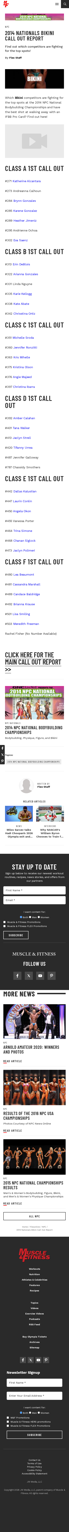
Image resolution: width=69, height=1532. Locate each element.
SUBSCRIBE (16, 935)
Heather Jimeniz (25, 220)
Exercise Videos (34, 1313)
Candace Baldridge (26, 594)
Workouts (34, 1269)
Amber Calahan (24, 418)
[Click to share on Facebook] (2, 748)
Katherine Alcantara (27, 181)
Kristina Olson (23, 367)
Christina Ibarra (24, 387)
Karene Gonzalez (25, 210)
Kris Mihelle (21, 357)
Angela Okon (22, 511)
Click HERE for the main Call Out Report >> (33, 661)
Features (34, 1285)
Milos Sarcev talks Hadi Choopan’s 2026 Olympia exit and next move (19, 835)
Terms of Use (34, 1463)
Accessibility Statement (34, 1473)
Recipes (34, 1290)
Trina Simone (22, 531)
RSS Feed (34, 1324)
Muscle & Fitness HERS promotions (31, 1421)
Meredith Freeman (26, 624)
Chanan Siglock (24, 540)
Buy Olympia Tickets (34, 1336)
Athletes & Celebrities (34, 1279)
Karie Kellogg (22, 293)
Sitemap (34, 1347)
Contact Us (35, 1460)
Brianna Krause (24, 604)
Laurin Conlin (22, 501)
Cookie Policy (34, 1470)
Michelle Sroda (23, 337)
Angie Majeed (22, 377)
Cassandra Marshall (26, 584)
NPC (7, 26)
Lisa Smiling (21, 614)
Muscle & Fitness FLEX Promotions (27, 926)
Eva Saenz (20, 240)
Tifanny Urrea (22, 447)
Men (34, 917)
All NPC (34, 1216)
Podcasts (34, 1319)
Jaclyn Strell (22, 438)
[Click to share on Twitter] (2, 754)
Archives (34, 1342)
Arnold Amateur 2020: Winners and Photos (31, 1049)
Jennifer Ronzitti (25, 347)
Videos (34, 1308)
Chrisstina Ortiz (24, 313)
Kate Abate (21, 303)
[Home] (6, 6)
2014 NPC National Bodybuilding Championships (34, 730)
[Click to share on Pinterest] (2, 761)
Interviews (50, 826)
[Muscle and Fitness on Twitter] (29, 976)
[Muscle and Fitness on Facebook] (17, 976)
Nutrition (34, 1274)
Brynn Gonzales (24, 200)
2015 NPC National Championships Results (33, 1185)
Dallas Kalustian (25, 491)
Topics (34, 1302)
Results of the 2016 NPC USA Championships (28, 1116)
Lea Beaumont (23, 574)
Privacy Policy (34, 1467)
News (19, 826)
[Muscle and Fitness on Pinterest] (52, 976)
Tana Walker (21, 428)
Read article (12, 1061)
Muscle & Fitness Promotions (23, 922)
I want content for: (34, 912)
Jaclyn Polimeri (24, 550)
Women (45, 917)
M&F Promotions (20, 1417)
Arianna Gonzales (25, 274)
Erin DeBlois (21, 264)
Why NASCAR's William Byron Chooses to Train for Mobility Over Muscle (50, 836)
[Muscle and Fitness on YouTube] (40, 976)
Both (25, 917)
